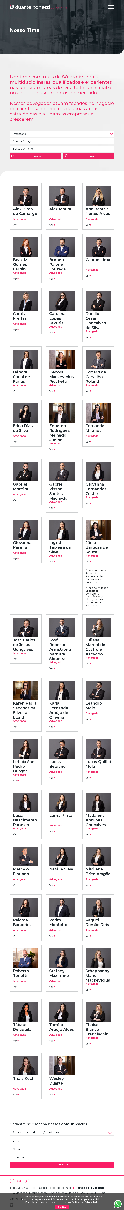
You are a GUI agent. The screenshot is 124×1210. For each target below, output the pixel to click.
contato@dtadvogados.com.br (52, 1187)
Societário (91, 573)
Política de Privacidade (84, 1202)
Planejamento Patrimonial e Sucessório (94, 579)
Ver (16, 225)
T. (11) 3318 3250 (19, 1187)
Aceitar (62, 1207)
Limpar (89, 156)
